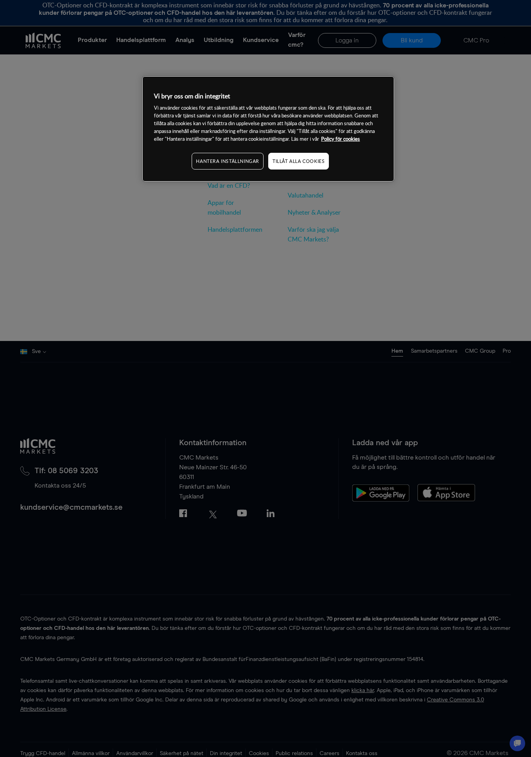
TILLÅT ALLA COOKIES (298, 161)
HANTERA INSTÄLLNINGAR (227, 161)
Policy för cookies (340, 138)
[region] (268, 129)
